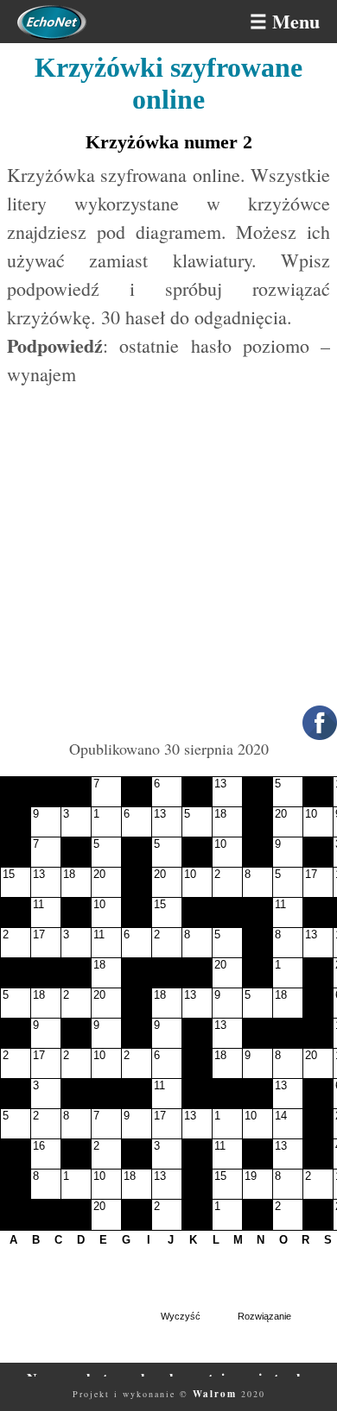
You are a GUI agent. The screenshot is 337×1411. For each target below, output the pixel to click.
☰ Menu (285, 21)
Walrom (215, 1394)
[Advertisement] (168, 563)
